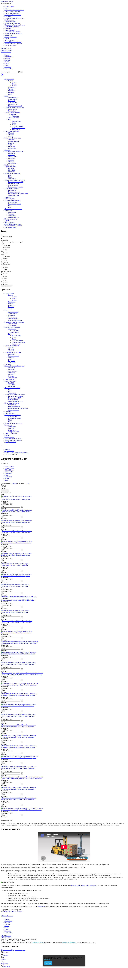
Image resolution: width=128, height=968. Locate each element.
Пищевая (11, 92)
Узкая (10, 94)
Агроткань (11, 158)
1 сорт (14, 123)
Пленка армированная (11, 13)
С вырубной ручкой (14, 204)
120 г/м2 (11, 133)
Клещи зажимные (14, 192)
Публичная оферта (38, 942)
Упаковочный (12, 99)
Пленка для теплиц (10, 37)
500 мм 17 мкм (9, 466)
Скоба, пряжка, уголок (15, 187)
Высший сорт (16, 121)
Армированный (13, 97)
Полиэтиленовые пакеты (12, 32)
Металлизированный (15, 106)
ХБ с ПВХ (11, 170)
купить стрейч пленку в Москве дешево (84, 885)
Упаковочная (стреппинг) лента (14, 25)
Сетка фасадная (9, 30)
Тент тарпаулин (9, 40)
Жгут (10, 145)
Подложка (11, 146)
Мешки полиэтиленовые (12, 23)
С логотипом (12, 102)
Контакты (7, 67)
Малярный (11, 101)
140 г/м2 (11, 134)
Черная (10, 89)
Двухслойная (12, 109)
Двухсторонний (13, 104)
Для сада (11, 214)
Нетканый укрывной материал (14, 18)
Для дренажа (12, 212)
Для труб (11, 143)
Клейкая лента (9, 20)
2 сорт (14, 124)
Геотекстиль (8, 35)
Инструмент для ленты (11, 26)
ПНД (10, 177)
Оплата (6, 62)
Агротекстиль (12, 156)
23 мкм (14, 85)
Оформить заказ (6, 950)
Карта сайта (8, 68)
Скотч (6, 8)
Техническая (12, 114)
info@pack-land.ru (6, 50)
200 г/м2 (11, 136)
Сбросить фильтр (6, 286)
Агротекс (11, 160)
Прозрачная (8, 477)
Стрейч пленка (9, 6)
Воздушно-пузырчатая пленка (14, 10)
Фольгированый (13, 141)
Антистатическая (17, 126)
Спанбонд (7, 16)
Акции (6, 65)
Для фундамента (13, 217)
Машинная (11, 87)
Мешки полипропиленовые (13, 33)
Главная (7, 449)
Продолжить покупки (18, 950)
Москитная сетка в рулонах (13, 43)
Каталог (7, 55)
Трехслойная (12, 111)
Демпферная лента (10, 45)
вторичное (41, 906)
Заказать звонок (6, 52)
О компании (8, 56)
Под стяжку (15, 116)
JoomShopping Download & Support (12, 911)
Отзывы (7, 58)
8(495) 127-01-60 (6, 48)
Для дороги (12, 215)
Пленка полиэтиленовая (12, 11)
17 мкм (14, 82)
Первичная (8, 473)
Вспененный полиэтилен (12, 15)
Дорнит (6, 38)
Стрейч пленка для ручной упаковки (16, 452)
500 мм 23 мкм (9, 470)
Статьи (6, 63)
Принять (48, 963)
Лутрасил (11, 161)
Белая (6, 480)
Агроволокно (12, 163)
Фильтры (5, 491)
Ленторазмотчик (13, 195)
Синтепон (7, 28)
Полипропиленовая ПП (15, 182)
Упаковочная (16, 129)
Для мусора (12, 178)
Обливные (11, 172)
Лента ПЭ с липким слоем (12, 42)
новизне (14, 483)
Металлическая (13, 185)
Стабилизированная (18, 128)
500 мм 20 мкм (9, 468)
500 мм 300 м (8, 471)
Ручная (10, 80)
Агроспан (11, 155)
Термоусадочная (13, 118)
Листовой (11, 139)
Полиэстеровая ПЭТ (14, 183)
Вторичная (11, 91)
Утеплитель (12, 148)
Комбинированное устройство (18, 193)
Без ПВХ (11, 168)
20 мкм (14, 84)
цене (28, 483)
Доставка (7, 60)
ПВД (9, 119)
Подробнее (47, 959)
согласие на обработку (69, 942)
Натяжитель (12, 190)
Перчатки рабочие (10, 21)
